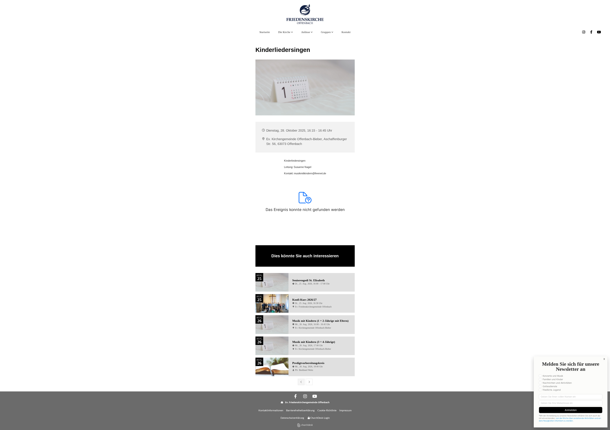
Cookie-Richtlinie (326, 410)
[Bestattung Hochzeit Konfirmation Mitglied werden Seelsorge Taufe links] (312, 32)
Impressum (345, 410)
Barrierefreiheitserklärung (300, 410)
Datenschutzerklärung (292, 417)
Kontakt (346, 32)
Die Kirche (284, 32)
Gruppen (326, 32)
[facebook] (591, 32)
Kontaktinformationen (270, 410)
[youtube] (598, 32)
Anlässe (306, 32)
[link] (285, 32)
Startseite (264, 32)
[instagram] (583, 32)
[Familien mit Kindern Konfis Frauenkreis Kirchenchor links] (332, 32)
